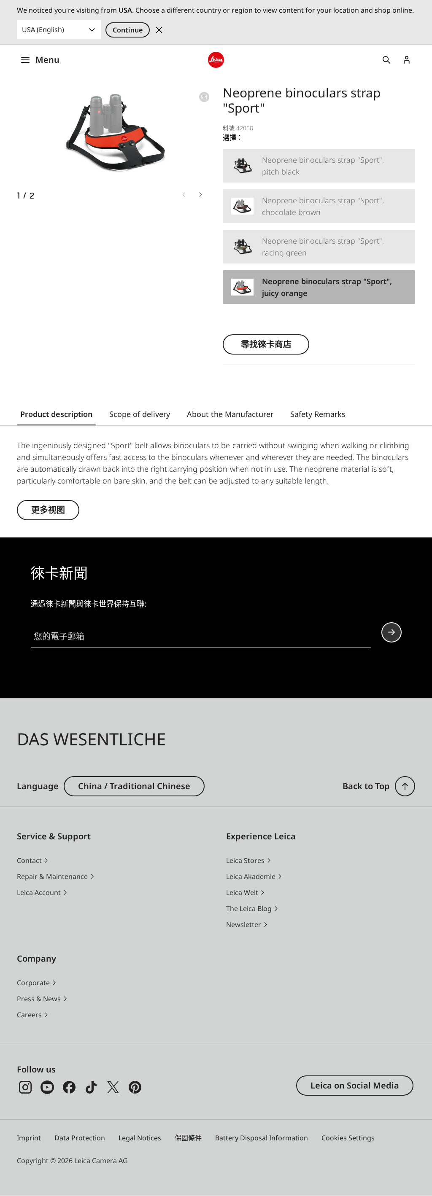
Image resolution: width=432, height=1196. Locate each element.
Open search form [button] (386, 59)
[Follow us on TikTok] (91, 1087)
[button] (405, 786)
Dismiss (159, 30)
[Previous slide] (184, 194)
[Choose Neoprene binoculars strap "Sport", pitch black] (319, 166)
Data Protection (79, 1137)
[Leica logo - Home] (216, 60)
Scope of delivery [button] (139, 414)
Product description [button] (56, 414)
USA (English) (43, 29)
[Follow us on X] (113, 1087)
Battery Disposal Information (261, 1137)
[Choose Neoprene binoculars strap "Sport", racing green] (319, 246)
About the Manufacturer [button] (230, 414)
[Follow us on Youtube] (47, 1087)
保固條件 (188, 1137)
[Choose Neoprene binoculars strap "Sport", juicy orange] (319, 287)
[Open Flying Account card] (406, 59)
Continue (128, 30)
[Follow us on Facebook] (69, 1087)
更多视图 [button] (48, 510)
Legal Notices (140, 1137)
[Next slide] (200, 194)
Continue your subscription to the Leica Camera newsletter (391, 632)
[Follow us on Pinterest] (135, 1087)
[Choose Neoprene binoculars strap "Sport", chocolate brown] (319, 206)
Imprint (29, 1137)
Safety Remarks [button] (318, 414)
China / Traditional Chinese (134, 786)
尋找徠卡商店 (266, 344)
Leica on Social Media (354, 1085)
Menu (47, 59)
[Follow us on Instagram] (25, 1087)
